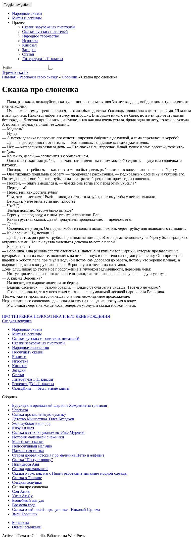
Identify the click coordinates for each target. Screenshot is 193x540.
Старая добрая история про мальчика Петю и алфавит (58, 455)
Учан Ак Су (22, 496)
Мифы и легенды (27, 18)
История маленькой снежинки (38, 437)
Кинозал (29, 45)
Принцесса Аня (25, 464)
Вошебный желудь (28, 500)
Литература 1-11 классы (42, 59)
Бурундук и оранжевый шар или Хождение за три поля (59, 405)
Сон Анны (21, 491)
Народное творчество (40, 36)
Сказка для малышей (30, 469)
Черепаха (20, 410)
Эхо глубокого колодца (32, 423)
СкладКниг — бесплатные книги (40, 388)
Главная (9, 77)
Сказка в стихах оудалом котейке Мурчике (48, 432)
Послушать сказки (27, 352)
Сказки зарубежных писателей (48, 27)
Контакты (20, 522)
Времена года (23, 505)
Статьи (28, 54)
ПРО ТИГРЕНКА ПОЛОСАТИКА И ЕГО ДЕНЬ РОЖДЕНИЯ (56, 316)
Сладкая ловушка (17, 321)
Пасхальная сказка (28, 450)
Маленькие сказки (27, 441)
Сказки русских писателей (45, 31)
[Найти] (51, 69)
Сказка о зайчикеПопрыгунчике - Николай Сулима (56, 509)
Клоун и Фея (23, 428)
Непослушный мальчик (32, 446)
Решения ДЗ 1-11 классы (33, 384)
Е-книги (19, 356)
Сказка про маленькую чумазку (39, 414)
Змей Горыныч (24, 514)
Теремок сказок (15, 72)
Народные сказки (27, 13)
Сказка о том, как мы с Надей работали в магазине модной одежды (69, 473)
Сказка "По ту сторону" (32, 460)
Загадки (29, 50)
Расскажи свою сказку (39, 77)
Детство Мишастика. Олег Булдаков (43, 419)
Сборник (69, 77)
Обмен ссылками (26, 527)
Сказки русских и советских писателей (45, 338)
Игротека (30, 40)
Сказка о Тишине (27, 478)
